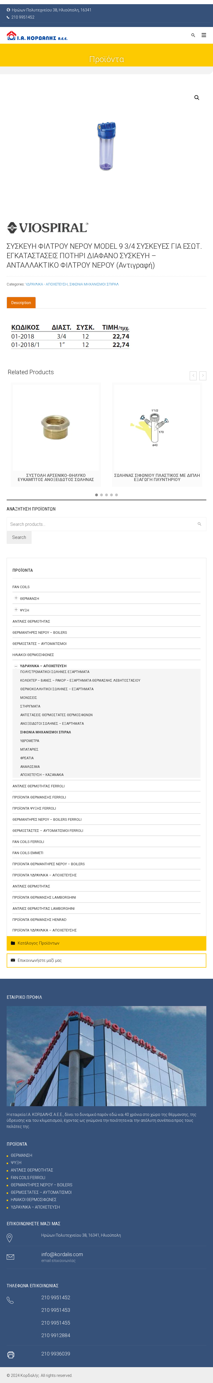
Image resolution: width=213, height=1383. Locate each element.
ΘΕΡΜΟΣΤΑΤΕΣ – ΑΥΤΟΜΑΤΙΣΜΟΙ (39, 644)
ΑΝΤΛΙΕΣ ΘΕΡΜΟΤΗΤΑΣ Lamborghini (43, 908)
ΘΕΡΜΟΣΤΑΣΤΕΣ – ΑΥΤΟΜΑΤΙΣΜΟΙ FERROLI (47, 831)
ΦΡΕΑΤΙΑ (27, 758)
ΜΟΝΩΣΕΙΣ (28, 698)
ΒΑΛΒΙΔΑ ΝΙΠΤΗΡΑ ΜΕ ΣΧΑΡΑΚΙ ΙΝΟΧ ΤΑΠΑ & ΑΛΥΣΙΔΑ (157, 477)
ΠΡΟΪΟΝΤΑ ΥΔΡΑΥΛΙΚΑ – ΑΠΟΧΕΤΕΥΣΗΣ (44, 875)
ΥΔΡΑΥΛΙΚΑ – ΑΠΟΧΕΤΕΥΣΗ (43, 666)
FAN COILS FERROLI (28, 842)
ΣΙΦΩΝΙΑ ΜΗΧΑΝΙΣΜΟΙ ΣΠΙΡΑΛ (94, 284)
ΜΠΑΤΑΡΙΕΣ (29, 749)
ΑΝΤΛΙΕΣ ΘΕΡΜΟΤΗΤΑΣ (31, 621)
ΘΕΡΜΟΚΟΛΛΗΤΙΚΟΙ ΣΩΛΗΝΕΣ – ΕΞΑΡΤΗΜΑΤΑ (56, 689)
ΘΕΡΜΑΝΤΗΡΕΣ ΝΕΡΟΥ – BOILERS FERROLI (47, 819)
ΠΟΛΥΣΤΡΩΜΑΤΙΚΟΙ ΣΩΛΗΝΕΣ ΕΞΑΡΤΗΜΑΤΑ (54, 672)
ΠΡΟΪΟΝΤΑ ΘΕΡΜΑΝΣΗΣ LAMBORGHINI (44, 897)
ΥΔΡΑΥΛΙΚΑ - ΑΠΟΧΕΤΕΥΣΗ (47, 284)
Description (21, 302)
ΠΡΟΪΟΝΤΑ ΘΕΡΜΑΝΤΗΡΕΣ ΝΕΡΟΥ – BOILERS (48, 864)
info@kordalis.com (62, 1254)
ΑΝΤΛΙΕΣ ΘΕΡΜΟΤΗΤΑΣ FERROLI (38, 786)
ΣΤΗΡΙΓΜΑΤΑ (30, 706)
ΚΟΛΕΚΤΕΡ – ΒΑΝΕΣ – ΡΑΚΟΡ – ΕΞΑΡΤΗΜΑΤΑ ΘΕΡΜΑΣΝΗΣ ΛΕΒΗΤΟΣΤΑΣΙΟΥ (80, 680)
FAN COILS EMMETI (27, 853)
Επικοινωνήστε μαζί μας (40, 960)
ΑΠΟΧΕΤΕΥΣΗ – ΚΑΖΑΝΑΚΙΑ (42, 775)
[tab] (21, 303)
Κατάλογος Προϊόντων (38, 943)
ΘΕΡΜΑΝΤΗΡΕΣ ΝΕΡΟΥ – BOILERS (39, 632)
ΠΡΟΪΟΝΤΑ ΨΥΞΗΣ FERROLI (34, 808)
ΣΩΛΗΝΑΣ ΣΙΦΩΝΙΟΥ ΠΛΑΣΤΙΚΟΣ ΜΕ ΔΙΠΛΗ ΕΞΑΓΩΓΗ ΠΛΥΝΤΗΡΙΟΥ (56, 477)
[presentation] (193, 375)
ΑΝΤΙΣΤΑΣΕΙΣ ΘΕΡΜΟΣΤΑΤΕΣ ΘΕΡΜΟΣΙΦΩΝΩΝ (56, 715)
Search (19, 537)
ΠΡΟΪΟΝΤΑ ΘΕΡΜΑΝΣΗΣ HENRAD (39, 920)
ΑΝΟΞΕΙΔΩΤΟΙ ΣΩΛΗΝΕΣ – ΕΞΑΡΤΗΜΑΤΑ (52, 724)
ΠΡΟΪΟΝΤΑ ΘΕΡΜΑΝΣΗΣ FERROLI (39, 797)
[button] (96, 494)
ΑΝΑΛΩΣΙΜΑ (30, 767)
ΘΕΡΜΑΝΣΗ (29, 598)
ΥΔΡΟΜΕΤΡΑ (29, 741)
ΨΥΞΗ (24, 610)
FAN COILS (21, 587)
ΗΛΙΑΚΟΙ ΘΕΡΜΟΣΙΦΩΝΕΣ (33, 655)
